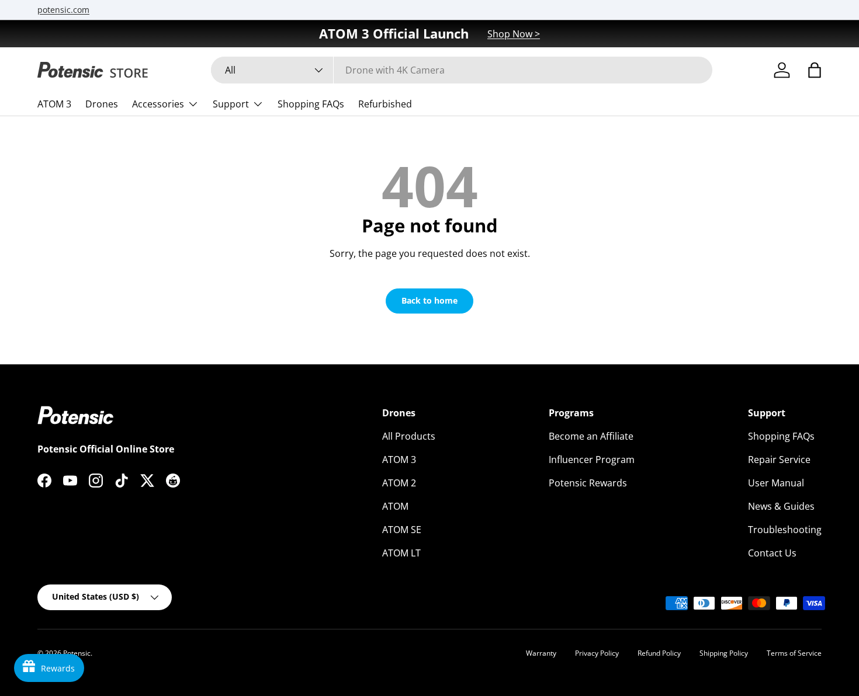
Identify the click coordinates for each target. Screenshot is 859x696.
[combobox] (462, 70)
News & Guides (781, 506)
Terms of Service (794, 653)
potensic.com (63, 9)
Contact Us (772, 553)
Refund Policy (659, 653)
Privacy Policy (597, 653)
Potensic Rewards (588, 482)
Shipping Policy (723, 653)
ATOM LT (401, 553)
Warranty (541, 653)
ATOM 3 (54, 104)
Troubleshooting (785, 529)
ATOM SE (401, 529)
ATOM (395, 506)
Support (231, 104)
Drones (101, 104)
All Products (408, 436)
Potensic (77, 653)
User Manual (776, 482)
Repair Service (779, 459)
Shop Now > (513, 33)
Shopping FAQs (311, 104)
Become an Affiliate (591, 436)
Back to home (429, 300)
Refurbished (385, 104)
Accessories (158, 104)
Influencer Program (592, 459)
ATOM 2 (399, 482)
